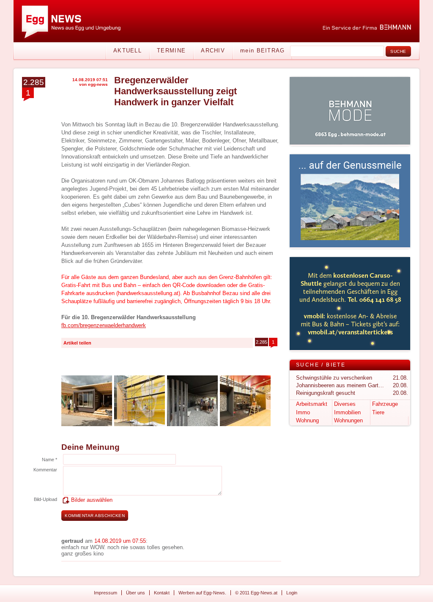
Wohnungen (348, 420)
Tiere (378, 412)
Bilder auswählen (91, 500)
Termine (171, 50)
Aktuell (127, 50)
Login (291, 592)
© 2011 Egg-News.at (256, 592)
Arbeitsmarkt (311, 404)
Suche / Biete (320, 365)
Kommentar (45, 469)
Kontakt (162, 592)
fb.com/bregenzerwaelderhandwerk (103, 325)
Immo (303, 412)
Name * (49, 459)
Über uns (135, 592)
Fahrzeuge (385, 404)
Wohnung (307, 420)
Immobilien (347, 412)
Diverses (345, 404)
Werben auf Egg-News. (202, 592)
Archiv (213, 50)
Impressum (105, 592)
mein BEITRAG (262, 50)
